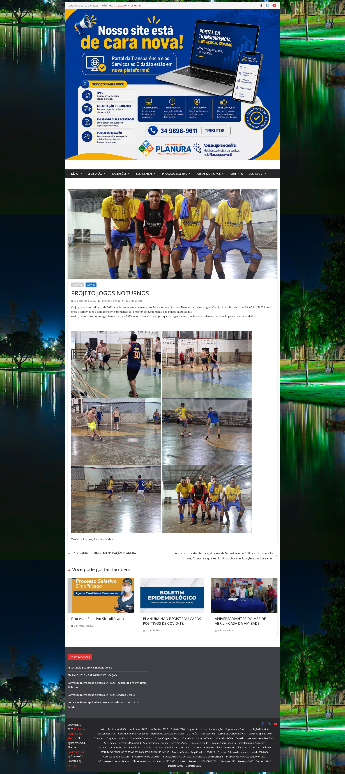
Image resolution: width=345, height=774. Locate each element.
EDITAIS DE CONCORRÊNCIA (232, 733)
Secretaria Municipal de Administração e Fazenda (143, 743)
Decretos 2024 (263, 761)
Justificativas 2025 (138, 729)
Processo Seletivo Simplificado (97, 618)
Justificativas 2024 (117, 729)
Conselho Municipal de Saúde (133, 733)
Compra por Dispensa (105, 738)
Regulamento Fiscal (235, 729)
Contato (236, 173)
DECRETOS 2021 (209, 761)
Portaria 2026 (178, 729)
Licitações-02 (208, 733)
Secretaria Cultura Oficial (237, 747)
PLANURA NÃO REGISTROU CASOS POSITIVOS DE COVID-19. (172, 621)
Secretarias (144, 173)
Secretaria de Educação (166, 747)
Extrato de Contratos (141, 738)
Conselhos (187, 738)
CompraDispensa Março (167, 738)
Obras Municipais (209, 173)
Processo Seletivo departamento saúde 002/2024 (243, 752)
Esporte (91, 285)
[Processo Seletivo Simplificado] (101, 580)
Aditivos (123, 738)
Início (74, 173)
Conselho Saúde (224, 738)
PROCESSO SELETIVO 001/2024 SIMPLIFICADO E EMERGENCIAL (192, 756)
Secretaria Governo (191, 747)
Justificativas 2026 (159, 729)
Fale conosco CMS (106, 733)
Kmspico (73, 765)
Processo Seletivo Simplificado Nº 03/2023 (193, 752)
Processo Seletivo (175, 173)
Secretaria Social (179, 743)
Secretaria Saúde (199, 743)
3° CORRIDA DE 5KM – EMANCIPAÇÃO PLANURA (104, 553)
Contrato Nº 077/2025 (164, 761)
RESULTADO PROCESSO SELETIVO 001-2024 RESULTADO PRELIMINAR (135, 752)
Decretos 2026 (193, 765)
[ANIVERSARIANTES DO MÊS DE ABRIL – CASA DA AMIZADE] (244, 580)
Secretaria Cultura (213, 747)
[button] (80, 173)
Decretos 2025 (175, 765)
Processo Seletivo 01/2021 (145, 756)
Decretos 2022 (227, 761)
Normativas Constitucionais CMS (167, 733)
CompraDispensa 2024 (260, 733)
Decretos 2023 (245, 761)
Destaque (77, 285)
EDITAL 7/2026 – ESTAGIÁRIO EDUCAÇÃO (92, 675)
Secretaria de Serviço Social (137, 747)
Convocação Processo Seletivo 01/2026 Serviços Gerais (132, 7)
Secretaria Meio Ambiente (252, 743)
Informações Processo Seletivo (114, 761)
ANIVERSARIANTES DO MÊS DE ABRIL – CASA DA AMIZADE (240, 621)
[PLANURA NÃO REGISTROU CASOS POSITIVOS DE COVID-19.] (172, 580)
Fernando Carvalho (110, 300)
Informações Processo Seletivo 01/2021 (246, 756)
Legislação (95, 173)
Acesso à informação (212, 729)
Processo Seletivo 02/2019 (116, 756)
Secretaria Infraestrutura (223, 743)
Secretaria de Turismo (109, 747)
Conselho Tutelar (204, 738)
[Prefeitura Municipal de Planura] (172, 12)
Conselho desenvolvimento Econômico (255, 738)
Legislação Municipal (258, 729)
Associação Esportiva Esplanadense (90, 667)
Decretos (255, 173)
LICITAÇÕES (119, 173)
